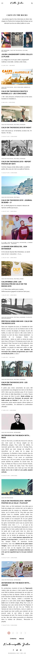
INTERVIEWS (23, 242)
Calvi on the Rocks (14, 609)
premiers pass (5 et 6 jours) (23, 392)
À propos (13, 638)
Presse (21, 638)
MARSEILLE (27, 87)
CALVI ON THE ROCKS (16, 50)
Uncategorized (6, 318)
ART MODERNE (5, 50)
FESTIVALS (4, 51)
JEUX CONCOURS (18, 87)
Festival (14, 400)
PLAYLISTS (29, 317)
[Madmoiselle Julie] (17, 3)
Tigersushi (28, 588)
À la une (4, 242)
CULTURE (25, 50)
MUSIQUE (4, 88)
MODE (22, 278)
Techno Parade (27, 463)
